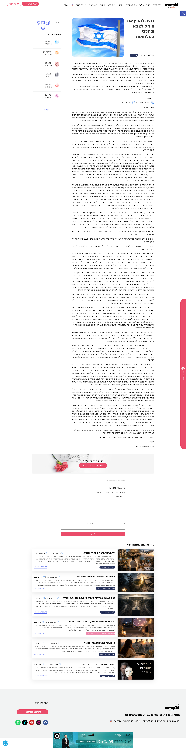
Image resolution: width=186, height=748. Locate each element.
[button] (49, 343)
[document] (93, 374)
